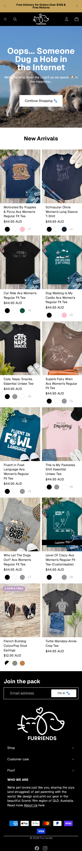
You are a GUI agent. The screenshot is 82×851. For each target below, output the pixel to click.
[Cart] (77, 19)
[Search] (15, 19)
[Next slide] (77, 6)
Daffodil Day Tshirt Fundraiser (47, 5)
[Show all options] (29, 229)
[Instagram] (45, 848)
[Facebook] (37, 848)
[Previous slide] (5, 6)
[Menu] (5, 19)
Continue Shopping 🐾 (41, 101)
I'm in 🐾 (64, 693)
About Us (30, 805)
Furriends (46, 838)
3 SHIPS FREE (14, 588)
